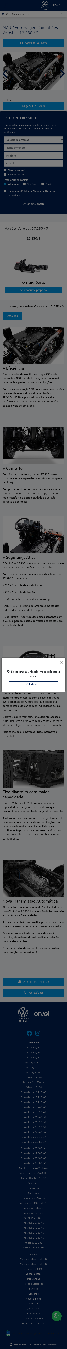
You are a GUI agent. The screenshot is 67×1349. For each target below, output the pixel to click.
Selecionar (32, 684)
